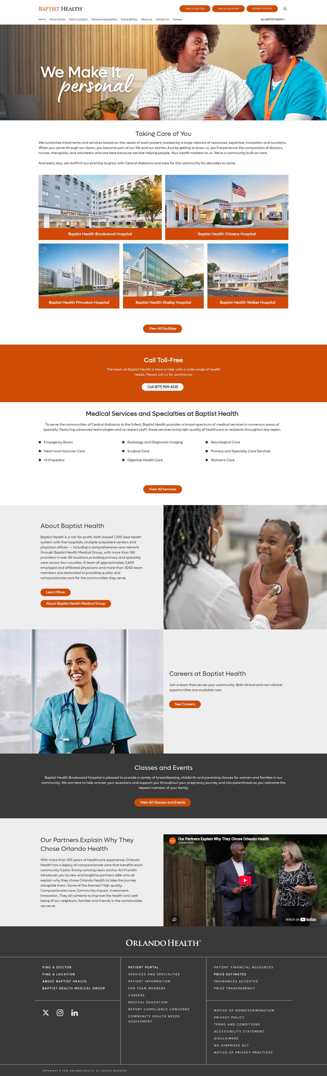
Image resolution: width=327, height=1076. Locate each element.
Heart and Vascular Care (64, 451)
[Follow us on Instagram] (60, 1013)
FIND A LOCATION (58, 974)
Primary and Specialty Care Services (241, 451)
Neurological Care (225, 442)
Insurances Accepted (236, 981)
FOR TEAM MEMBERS (147, 988)
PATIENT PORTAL (143, 967)
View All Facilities (162, 328)
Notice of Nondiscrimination (244, 1010)
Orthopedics (54, 460)
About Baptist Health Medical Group (75, 603)
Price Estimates (230, 974)
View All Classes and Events (162, 802)
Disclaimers (226, 1038)
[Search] (285, 8)
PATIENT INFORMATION (149, 981)
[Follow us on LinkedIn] (74, 1013)
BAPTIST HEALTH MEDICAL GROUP (73, 988)
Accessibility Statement (239, 1031)
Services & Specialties (104, 19)
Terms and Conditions (237, 1024)
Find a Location (228, 8)
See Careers (185, 704)
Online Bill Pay (129, 19)
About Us (146, 19)
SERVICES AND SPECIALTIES (154, 974)
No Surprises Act (231, 1045)
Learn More (55, 592)
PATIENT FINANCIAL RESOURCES (244, 967)
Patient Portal (262, 8)
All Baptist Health (272, 19)
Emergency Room (58, 442)
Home (42, 19)
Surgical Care (138, 451)
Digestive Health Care (145, 460)
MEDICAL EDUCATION (148, 1002)
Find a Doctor (195, 8)
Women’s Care (223, 460)
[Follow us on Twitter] (45, 1011)
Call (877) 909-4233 (162, 387)
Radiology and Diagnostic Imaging (155, 442)
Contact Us (162, 19)
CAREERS (136, 995)
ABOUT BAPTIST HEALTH (64, 981)
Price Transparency (234, 988)
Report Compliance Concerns (159, 1009)
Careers (177, 19)
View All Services (162, 489)
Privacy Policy (229, 1017)
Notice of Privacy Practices (243, 1052)
